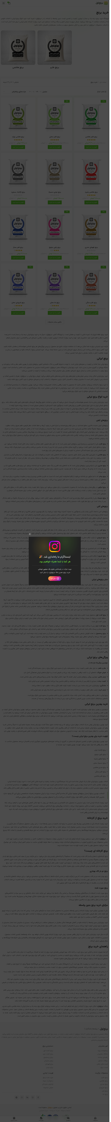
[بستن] (30, 534)
